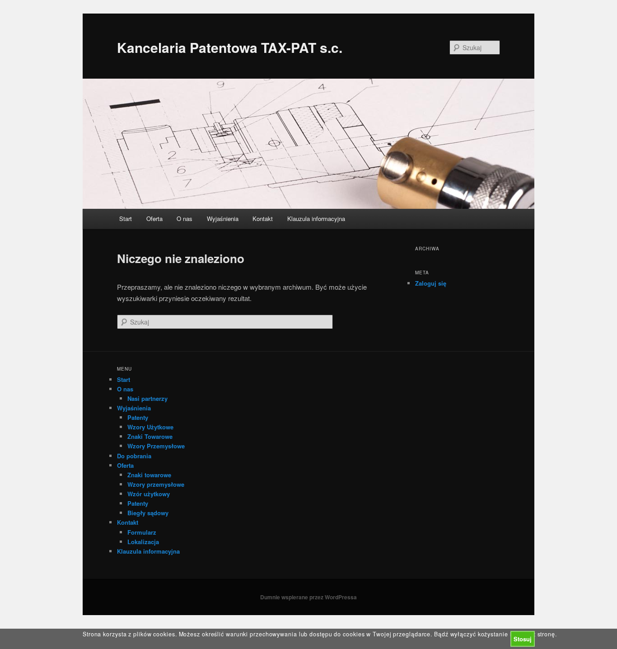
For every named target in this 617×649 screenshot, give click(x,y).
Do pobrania (134, 455)
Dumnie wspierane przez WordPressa (308, 597)
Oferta (154, 218)
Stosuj (523, 639)
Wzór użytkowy (148, 493)
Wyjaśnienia (222, 218)
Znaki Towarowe (150, 436)
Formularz (141, 532)
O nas (184, 218)
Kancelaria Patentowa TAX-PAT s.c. (229, 47)
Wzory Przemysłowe (156, 446)
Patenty (137, 417)
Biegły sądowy (147, 512)
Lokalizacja (143, 541)
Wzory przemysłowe (155, 484)
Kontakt (262, 218)
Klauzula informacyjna (316, 218)
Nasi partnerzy (147, 398)
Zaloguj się (430, 283)
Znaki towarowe (149, 474)
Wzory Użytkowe (150, 427)
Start (125, 218)
